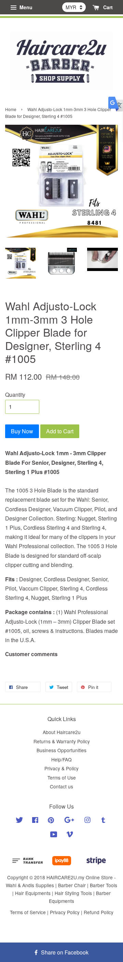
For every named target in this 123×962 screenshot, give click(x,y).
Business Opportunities (61, 750)
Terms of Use (61, 777)
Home (10, 109)
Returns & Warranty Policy (61, 741)
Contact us (61, 786)
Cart (107, 7)
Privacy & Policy (61, 768)
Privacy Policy (65, 912)
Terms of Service (28, 912)
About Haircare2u (62, 732)
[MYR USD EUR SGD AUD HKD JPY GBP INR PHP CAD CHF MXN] (74, 7)
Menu (25, 7)
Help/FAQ (61, 759)
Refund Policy (98, 912)
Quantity (15, 394)
